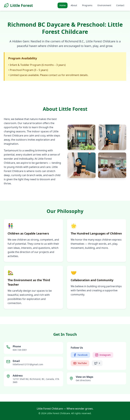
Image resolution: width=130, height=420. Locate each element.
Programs (87, 5)
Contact (120, 5)
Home (62, 5)
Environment (104, 5)
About (74, 5)
